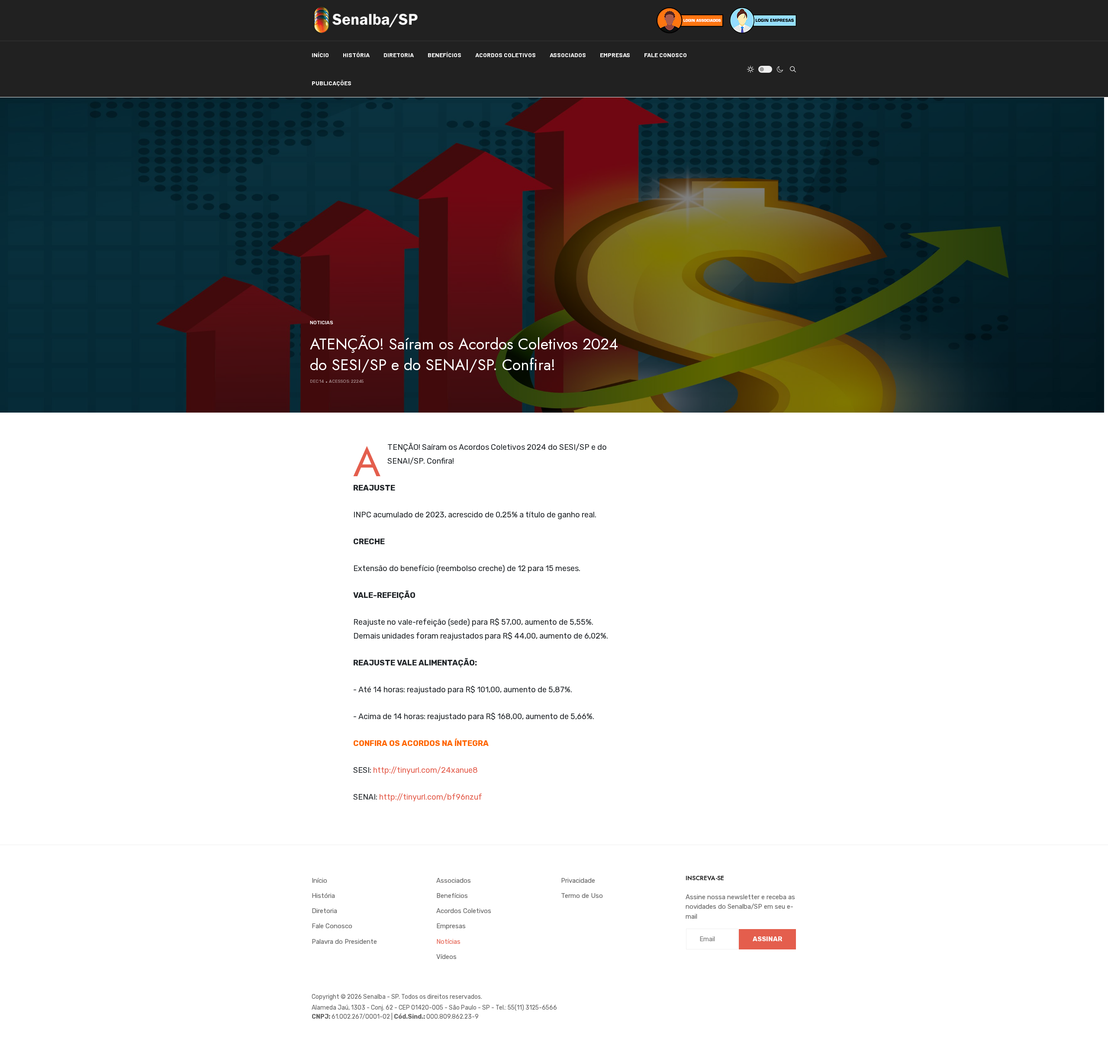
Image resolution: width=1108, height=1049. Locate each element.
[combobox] (792, 69)
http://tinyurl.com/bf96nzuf (430, 797)
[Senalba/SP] (365, 20)
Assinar (767, 939)
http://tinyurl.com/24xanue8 (425, 770)
